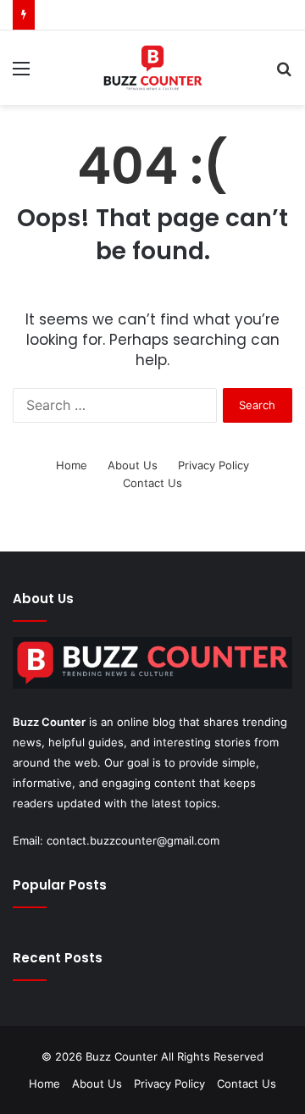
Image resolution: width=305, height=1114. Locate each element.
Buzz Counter (49, 722)
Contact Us (152, 483)
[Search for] (283, 74)
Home (71, 465)
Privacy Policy (213, 465)
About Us (133, 465)
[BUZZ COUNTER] (152, 67)
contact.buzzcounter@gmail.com (133, 840)
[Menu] (21, 74)
